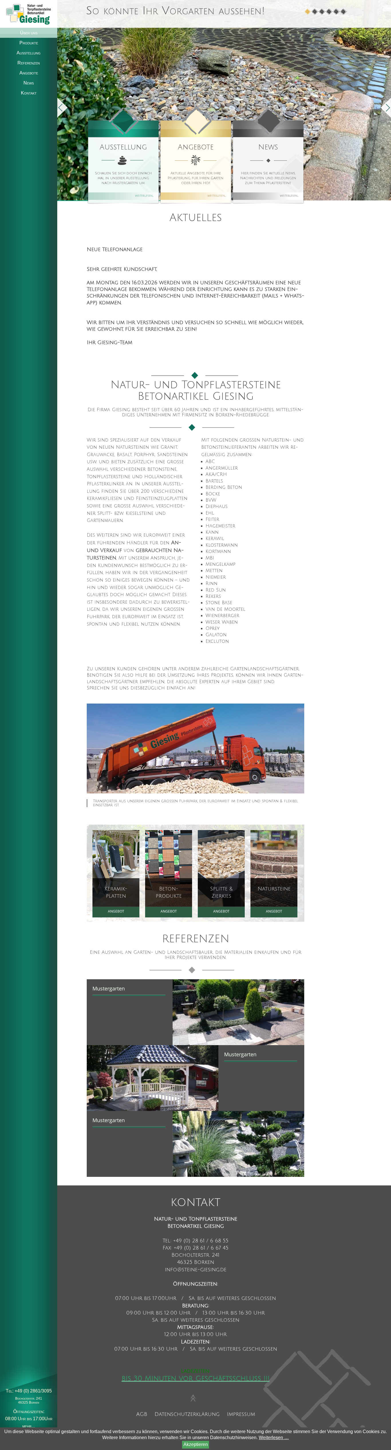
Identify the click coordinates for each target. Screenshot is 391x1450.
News (268, 147)
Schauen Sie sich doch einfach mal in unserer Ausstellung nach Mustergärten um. (123, 178)
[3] (322, 12)
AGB (141, 1414)
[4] (329, 12)
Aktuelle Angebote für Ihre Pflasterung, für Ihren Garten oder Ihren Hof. (196, 178)
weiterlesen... (144, 196)
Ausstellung (123, 147)
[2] (315, 12)
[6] (343, 12)
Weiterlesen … (274, 1437)
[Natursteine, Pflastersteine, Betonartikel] (28, 13)
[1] (307, 12)
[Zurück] (62, 107)
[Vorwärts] (385, 107)
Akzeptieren (195, 1444)
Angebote (196, 147)
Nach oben (193, 1397)
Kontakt (29, 92)
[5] (336, 12)
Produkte (28, 42)
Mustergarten (108, 988)
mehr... (28, 1426)
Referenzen (28, 62)
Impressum (241, 1414)
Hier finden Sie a (268, 178)
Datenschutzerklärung (187, 1414)
